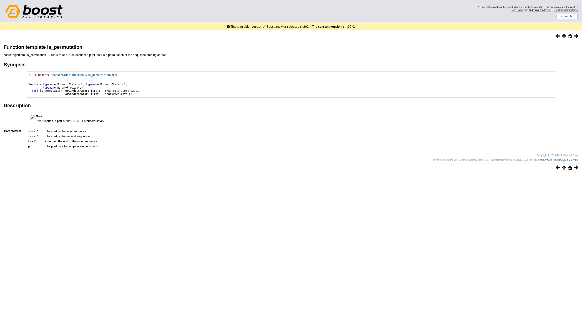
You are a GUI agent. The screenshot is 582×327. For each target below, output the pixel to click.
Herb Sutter (517, 10)
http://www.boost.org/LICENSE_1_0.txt (559, 160)
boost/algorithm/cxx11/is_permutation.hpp (84, 75)
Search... (568, 16)
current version (330, 27)
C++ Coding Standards (565, 10)
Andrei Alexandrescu (540, 10)
